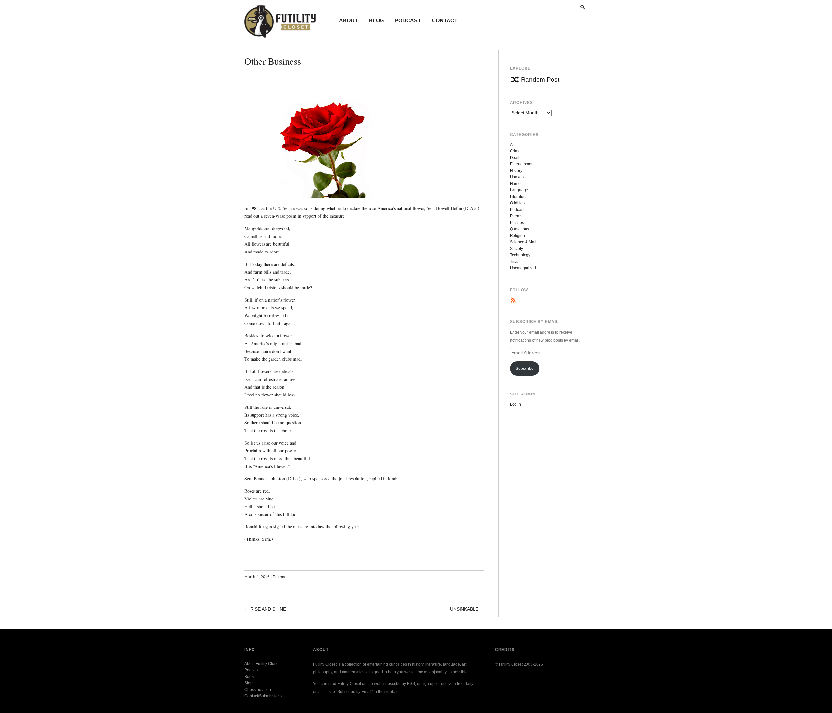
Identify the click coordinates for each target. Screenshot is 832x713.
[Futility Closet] (280, 34)
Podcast (408, 20)
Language (519, 190)
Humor (516, 183)
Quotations (519, 229)
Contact (445, 20)
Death (515, 157)
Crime (515, 151)
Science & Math (524, 242)
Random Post (540, 79)
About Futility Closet (262, 663)
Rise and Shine (268, 609)
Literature (518, 196)
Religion (517, 235)
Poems (279, 577)
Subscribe (525, 368)
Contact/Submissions (263, 696)
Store (249, 683)
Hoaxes (517, 177)
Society (516, 248)
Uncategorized (523, 268)
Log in (515, 404)
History (516, 170)
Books (249, 676)
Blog (376, 20)
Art (512, 144)
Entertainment (522, 164)
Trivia (515, 261)
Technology (520, 255)
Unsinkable (464, 609)
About (348, 20)
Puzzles (517, 222)
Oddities (517, 203)
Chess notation (257, 689)
